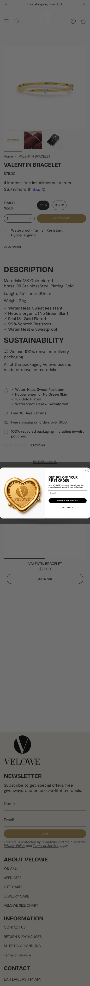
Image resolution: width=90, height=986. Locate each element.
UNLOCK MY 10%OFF (67, 501)
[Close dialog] (87, 470)
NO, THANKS (67, 507)
